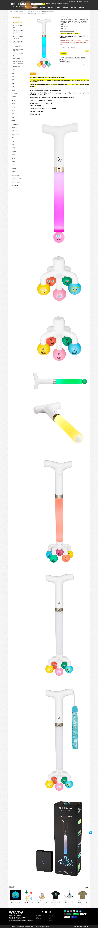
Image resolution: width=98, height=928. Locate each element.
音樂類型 (42, 7)
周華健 (13, 107)
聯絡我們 (52, 920)
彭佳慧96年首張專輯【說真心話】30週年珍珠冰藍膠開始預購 (61, 3)
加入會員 (71, 1)
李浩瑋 (13, 120)
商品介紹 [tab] (33, 73)
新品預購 (65, 7)
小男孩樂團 (14, 93)
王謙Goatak (15, 124)
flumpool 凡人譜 (16, 182)
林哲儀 (13, 158)
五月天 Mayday (28, 11)
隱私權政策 (38, 918)
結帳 (86, 1)
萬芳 (13, 144)
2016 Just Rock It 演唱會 (18, 54)
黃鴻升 (13, 76)
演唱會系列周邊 (15, 175)
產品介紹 (16, 11)
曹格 (13, 114)
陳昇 (13, 137)
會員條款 (38, 920)
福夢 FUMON (15, 131)
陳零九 (13, 80)
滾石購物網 (19, 5)
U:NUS (13, 117)
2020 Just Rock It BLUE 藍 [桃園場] (18, 50)
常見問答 (52, 918)
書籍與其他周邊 (16, 66)
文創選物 (58, 7)
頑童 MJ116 (15, 134)
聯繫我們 (81, 1)
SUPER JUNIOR (16, 178)
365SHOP (86, 926)
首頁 (11, 11)
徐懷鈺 (13, 86)
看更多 (86, 887)
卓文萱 (13, 154)
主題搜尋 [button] (73, 7)
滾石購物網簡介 (39, 915)
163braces (14, 127)
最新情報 (81, 7)
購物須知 (52, 917)
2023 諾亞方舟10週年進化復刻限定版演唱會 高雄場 (18, 32)
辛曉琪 (13, 148)
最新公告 (38, 917)
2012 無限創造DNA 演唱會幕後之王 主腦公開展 (18, 62)
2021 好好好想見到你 (17, 46)
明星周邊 (50, 7)
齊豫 (13, 83)
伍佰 (13, 110)
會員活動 (52, 915)
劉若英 (13, 165)
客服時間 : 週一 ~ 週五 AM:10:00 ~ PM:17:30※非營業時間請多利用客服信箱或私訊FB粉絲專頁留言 (21, 919)
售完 (87, 51)
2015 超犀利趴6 (16, 58)
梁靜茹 (13, 168)
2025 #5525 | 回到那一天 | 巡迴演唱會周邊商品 (44, 11)
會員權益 (38, 921)
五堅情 (13, 69)
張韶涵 (13, 161)
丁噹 (13, 141)
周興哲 (13, 171)
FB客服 (90, 832)
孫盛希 (13, 90)
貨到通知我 (63, 53)
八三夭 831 (14, 97)
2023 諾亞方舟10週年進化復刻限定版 (18, 37)
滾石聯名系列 (15, 185)
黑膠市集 (35, 7)
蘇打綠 (13, 100)
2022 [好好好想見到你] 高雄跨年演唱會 (18, 42)
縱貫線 (13, 103)
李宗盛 (13, 151)
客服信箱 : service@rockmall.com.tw (17, 917)
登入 (75, 1)
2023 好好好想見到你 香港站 (18, 26)
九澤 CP (14, 73)
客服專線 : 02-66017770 (15, 915)
